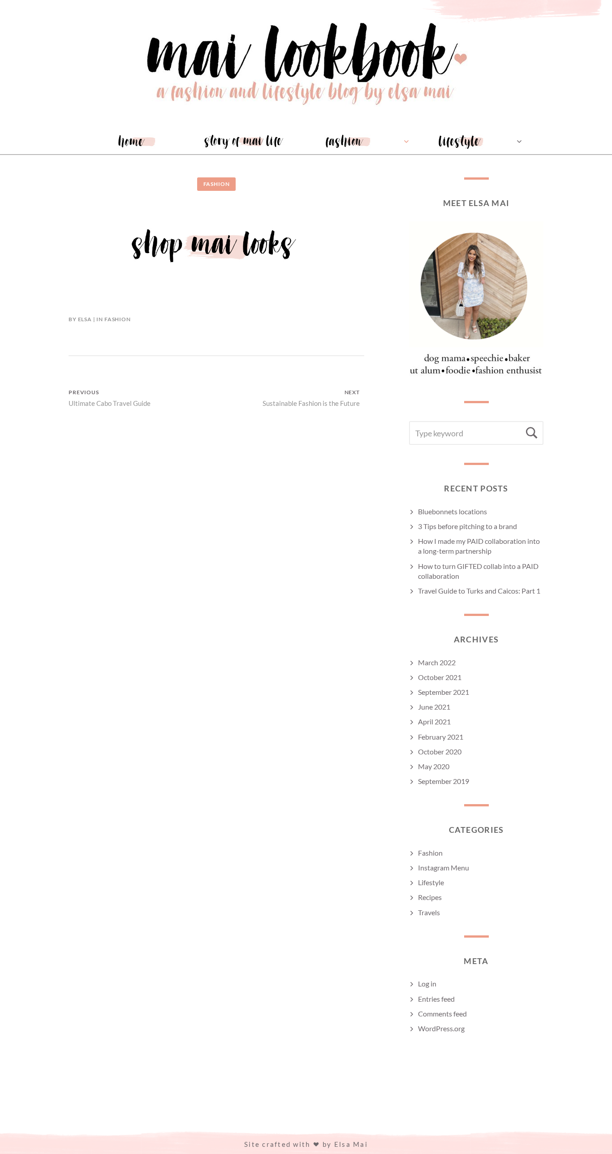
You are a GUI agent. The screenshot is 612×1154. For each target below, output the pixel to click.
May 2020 (433, 766)
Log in (427, 983)
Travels (429, 912)
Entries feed (436, 999)
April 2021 (434, 721)
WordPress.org (441, 1028)
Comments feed (442, 1013)
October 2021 (439, 677)
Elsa (85, 319)
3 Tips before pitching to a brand (467, 526)
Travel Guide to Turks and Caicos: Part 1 (479, 590)
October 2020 (439, 751)
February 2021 (440, 736)
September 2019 (443, 781)
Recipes (430, 897)
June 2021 (434, 706)
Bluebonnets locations (452, 511)
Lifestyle (431, 882)
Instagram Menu (443, 867)
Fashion (216, 184)
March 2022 (437, 662)
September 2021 (443, 692)
